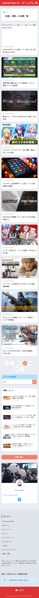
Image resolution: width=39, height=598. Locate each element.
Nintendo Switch (10, 521)
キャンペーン (9, 529)
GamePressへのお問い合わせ (18, 580)
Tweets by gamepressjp (10, 495)
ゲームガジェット (10, 537)
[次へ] (22, 369)
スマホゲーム (9, 541)
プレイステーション (11, 549)
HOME (21, 590)
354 (30, 363)
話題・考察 (8, 553)
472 (16, 369)
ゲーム (7, 533)
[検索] (34, 382)
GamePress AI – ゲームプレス (19, 2)
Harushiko (19, 490)
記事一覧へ (19, 457)
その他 (7, 545)
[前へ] (7, 363)
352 (19, 363)
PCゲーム (8, 525)
